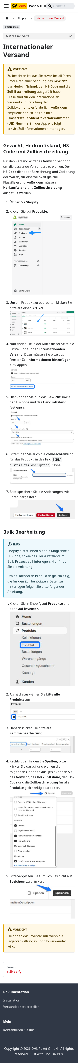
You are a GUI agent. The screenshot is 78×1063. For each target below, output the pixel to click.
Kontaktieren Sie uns (19, 1030)
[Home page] (7, 18)
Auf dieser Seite (17, 36)
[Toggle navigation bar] (6, 6)
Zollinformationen (32, 128)
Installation (11, 1000)
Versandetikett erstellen (21, 1006)
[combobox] (60, 6)
